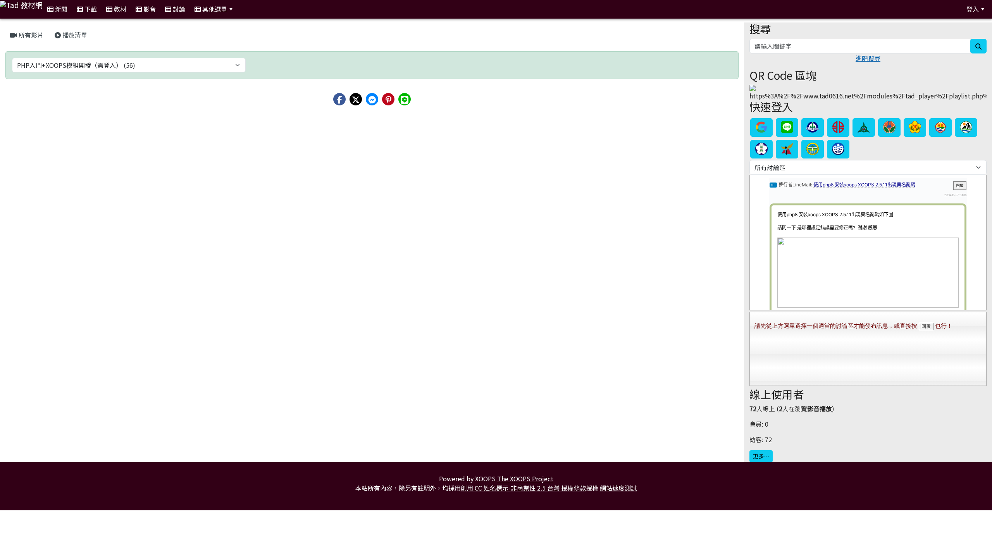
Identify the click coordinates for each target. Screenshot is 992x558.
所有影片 (30, 35)
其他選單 (214, 9)
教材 (119, 9)
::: (246, 9)
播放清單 (74, 35)
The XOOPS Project (525, 478)
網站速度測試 (618, 488)
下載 (90, 9)
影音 (149, 9)
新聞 (60, 9)
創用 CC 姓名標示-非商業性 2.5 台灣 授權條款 (523, 488)
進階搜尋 (868, 58)
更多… (761, 456)
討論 (178, 9)
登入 (972, 9)
